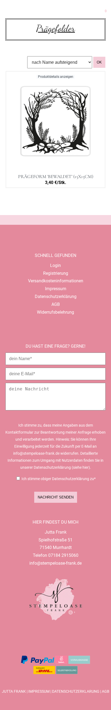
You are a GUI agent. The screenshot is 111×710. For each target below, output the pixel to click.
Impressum (39, 691)
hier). (86, 467)
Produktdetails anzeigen (55, 77)
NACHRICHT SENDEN (56, 497)
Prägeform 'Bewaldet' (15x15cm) (55, 176)
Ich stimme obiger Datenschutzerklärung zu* (59, 479)
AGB (105, 691)
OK (99, 62)
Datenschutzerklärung (75, 691)
